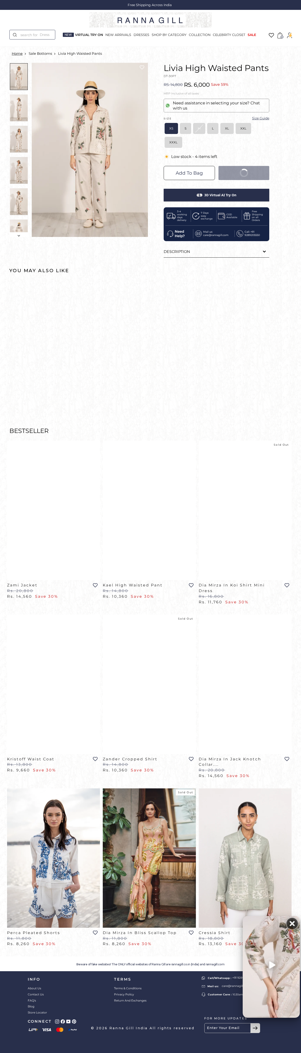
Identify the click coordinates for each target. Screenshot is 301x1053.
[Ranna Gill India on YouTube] (68, 1021)
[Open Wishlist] (271, 35)
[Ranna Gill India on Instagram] (57, 1021)
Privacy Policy (124, 994)
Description (177, 251)
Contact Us (36, 994)
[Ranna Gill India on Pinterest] (74, 1021)
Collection (199, 35)
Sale (252, 35)
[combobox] (35, 34)
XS (171, 128)
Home (17, 53)
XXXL (173, 142)
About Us (34, 988)
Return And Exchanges (130, 1000)
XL (227, 128)
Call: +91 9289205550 (252, 233)
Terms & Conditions (128, 988)
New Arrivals (118, 35)
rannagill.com (215, 964)
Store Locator (37, 1012)
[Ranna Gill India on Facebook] (63, 1021)
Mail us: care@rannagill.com (216, 233)
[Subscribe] (255, 1028)
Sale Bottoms (40, 53)
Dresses (141, 35)
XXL (243, 128)
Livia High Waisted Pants (80, 53)
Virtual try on (89, 35)
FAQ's (32, 1000)
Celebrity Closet (229, 35)
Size (216, 118)
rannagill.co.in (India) (185, 964)
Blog (31, 1006)
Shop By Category (169, 35)
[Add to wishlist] (142, 67)
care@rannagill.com (236, 986)
